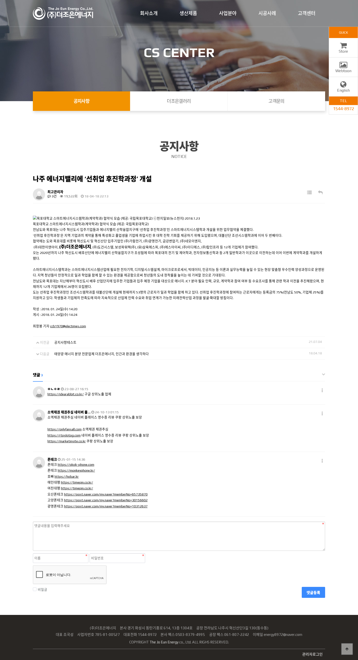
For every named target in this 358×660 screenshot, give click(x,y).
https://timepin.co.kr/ (77, 482)
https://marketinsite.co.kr (66, 441)
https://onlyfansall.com (64, 429)
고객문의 (276, 101)
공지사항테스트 (65, 342)
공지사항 (82, 101)
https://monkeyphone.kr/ (76, 470)
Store (343, 51)
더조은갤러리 (179, 101)
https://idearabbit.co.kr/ (65, 394)
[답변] (320, 192)
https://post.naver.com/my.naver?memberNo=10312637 (106, 506)
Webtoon (343, 70)
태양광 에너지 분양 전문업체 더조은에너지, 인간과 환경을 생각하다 (101, 354)
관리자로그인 (312, 654)
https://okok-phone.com (76, 464)
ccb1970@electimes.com (68, 326)
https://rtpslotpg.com (64, 435)
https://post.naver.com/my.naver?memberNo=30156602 (106, 500)
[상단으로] (347, 649)
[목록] (309, 192)
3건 (54, 196)
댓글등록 (313, 593)
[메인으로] (63, 13)
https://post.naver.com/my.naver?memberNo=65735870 (106, 494)
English (343, 90)
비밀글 (42, 590)
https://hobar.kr (67, 476)
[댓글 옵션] (322, 390)
